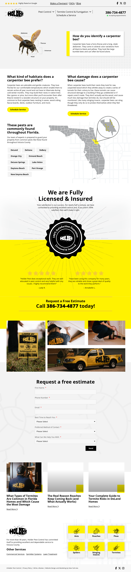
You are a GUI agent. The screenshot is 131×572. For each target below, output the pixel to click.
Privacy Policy (27, 568)
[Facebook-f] (117, 3)
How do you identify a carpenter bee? (97, 37)
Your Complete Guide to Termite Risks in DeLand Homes (105, 498)
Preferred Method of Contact (47, 427)
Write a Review (38, 568)
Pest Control (44, 11)
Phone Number (42, 397)
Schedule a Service (66, 15)
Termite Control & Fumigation (72, 11)
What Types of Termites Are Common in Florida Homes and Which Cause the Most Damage (23, 500)
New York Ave (73, 568)
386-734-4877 (115, 12)
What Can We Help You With (47, 437)
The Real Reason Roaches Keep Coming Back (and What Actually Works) (64, 498)
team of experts (17, 137)
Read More (11, 509)
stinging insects (93, 100)
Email (37, 407)
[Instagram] (124, 3)
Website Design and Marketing (55, 568)
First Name (40, 388)
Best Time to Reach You (45, 417)
